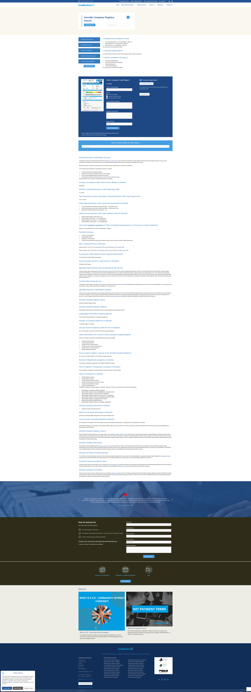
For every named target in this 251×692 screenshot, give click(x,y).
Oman (88, 247)
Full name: (129, 522)
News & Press (145, 654)
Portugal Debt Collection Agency (136, 665)
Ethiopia (103, 250)
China (88, 250)
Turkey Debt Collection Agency (135, 675)
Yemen (119, 247)
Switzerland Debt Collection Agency (137, 673)
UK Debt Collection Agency (134, 677)
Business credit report (111, 160)
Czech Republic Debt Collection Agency (113, 665)
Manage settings (29, 688)
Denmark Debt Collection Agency (112, 666)
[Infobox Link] (102, 571)
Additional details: (131, 545)
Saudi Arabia (97, 247)
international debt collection (106, 271)
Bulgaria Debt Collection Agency (112, 663)
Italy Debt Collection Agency (111, 677)
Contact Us (139, 654)
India (95, 250)
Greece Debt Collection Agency (111, 673)
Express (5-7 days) (114, 96)
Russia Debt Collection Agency (135, 668)
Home (103, 654)
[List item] (159, 679)
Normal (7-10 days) (112, 94)
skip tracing (123, 466)
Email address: (130, 528)
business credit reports (116, 296)
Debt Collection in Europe (110, 657)
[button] (86, 1)
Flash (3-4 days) (114, 98)
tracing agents (121, 284)
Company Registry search (121, 434)
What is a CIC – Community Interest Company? (94, 632)
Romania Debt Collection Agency (136, 666)
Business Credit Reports (124, 654)
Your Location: (130, 539)
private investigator (112, 464)
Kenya (117, 250)
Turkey (124, 250)
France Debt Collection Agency (111, 670)
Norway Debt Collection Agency (136, 661)
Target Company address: (113, 101)
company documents (104, 446)
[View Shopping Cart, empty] (169, 1)
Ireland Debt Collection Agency (111, 675)
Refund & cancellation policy (85, 687)
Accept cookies (7, 688)
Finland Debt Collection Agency (111, 668)
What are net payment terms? (137, 628)
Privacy (80, 690)
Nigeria (113, 247)
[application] (165, 1)
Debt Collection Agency (111, 654)
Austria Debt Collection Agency (111, 660)
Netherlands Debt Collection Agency (137, 660)
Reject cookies (17, 688)
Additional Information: (112, 111)
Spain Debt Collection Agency (135, 670)
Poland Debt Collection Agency (135, 663)
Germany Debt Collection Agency (112, 672)
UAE (106, 247)
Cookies (84, 690)
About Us (133, 654)
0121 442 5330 (96, 541)
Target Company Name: (112, 87)
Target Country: (110, 121)
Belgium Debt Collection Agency (112, 661)
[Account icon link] (172, 1)
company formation (116, 473)
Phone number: (130, 533)
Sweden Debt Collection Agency (136, 672)
